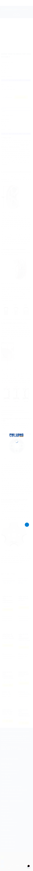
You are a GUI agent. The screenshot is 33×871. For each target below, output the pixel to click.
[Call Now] (27, 525)
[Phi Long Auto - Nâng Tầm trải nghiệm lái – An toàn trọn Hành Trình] (16, 435)
